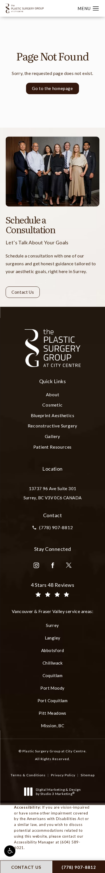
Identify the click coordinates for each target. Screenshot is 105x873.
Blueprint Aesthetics (52, 415)
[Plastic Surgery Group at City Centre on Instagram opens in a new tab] (36, 565)
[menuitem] (36, 565)
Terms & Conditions (28, 775)
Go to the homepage (52, 88)
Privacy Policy (63, 775)
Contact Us (22, 292)
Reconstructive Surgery (53, 425)
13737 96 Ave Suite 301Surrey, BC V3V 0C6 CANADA (53, 493)
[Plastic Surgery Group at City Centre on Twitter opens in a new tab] (69, 565)
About (52, 394)
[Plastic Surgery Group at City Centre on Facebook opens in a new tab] (52, 565)
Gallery (52, 436)
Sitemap (88, 775)
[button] (9, 851)
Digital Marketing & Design (58, 791)
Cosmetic (52, 404)
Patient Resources (52, 446)
